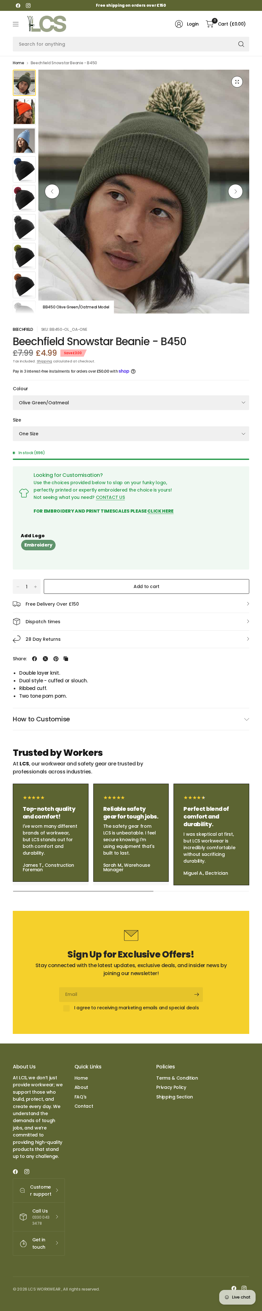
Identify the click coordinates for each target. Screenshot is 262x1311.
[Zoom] (237, 82)
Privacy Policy (171, 1087)
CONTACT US (110, 497)
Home (18, 63)
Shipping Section (174, 1097)
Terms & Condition (177, 1078)
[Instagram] (28, 5)
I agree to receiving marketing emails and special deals (136, 1008)
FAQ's (80, 1097)
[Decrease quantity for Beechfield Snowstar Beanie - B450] (18, 586)
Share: (20, 658)
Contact (83, 1106)
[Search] (241, 44)
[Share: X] (45, 659)
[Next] (235, 191)
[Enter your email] (196, 994)
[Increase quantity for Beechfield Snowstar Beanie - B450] (35, 586)
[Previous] (52, 191)
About (81, 1087)
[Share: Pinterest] (56, 659)
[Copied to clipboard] (66, 659)
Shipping (44, 361)
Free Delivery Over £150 (52, 604)
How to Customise (41, 719)
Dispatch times (43, 621)
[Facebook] (18, 5)
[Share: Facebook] (34, 659)
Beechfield (23, 329)
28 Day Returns (43, 639)
